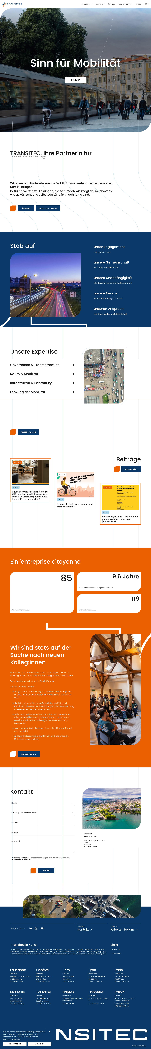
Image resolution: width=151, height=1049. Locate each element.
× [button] (50, 1032)
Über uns (26, 208)
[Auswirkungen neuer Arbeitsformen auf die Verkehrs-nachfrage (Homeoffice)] (120, 503)
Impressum (115, 949)
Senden (46, 870)
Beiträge (111, 4)
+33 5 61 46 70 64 (43, 1004)
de (146, 4)
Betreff (14, 803)
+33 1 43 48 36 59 (122, 982)
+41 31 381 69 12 (68, 982)
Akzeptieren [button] (15, 1044)
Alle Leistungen (28, 432)
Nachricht (16, 841)
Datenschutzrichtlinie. (21, 859)
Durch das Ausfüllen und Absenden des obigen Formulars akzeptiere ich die (40, 858)
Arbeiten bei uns (125, 4)
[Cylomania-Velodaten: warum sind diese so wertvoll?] (75, 490)
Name (14, 832)
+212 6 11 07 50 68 (122, 1006)
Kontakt (138, 4)
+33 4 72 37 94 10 (95, 982)
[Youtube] (42, 928)
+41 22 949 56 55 (43, 982)
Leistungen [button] (86, 4)
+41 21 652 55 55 (16, 982)
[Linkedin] (30, 928)
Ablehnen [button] (39, 1044)
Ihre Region (17, 812)
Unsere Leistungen (48, 208)
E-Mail (14, 822)
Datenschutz (116, 953)
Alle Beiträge (131, 469)
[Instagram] (36, 928)
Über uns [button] (99, 4)
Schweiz (16, 487)
